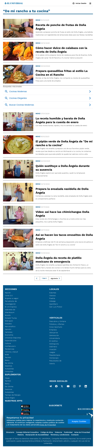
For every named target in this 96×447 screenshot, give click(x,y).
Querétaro (53, 304)
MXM (7, 355)
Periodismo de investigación (11, 302)
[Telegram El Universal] (50, 386)
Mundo (8, 315)
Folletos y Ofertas (56, 324)
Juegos (52, 352)
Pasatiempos (54, 355)
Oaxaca (52, 295)
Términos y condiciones (59, 435)
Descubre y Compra (57, 321)
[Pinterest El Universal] (80, 386)
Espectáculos (10, 340)
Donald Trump (11, 318)
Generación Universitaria (54, 336)
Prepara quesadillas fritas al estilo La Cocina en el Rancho (62, 72)
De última (9, 363)
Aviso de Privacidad (82, 432)
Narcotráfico (10, 326)
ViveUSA (52, 349)
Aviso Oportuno (55, 327)
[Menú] (90, 3)
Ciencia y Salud (11, 352)
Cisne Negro (10, 398)
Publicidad (68, 432)
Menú (38, 20)
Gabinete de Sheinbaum (10, 311)
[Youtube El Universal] (68, 386)
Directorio (10, 432)
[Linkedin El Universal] (86, 386)
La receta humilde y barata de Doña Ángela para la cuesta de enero (60, 120)
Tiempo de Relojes (12, 395)
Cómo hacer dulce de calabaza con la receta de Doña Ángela (61, 49)
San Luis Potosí (55, 307)
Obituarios (53, 332)
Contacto (75, 435)
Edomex (52, 293)
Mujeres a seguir (11, 298)
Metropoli (9, 321)
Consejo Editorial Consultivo (27, 432)
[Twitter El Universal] (62, 386)
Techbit (8, 357)
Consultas (9, 371)
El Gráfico (53, 341)
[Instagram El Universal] (74, 386)
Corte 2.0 (9, 295)
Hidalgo (52, 301)
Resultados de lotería (55, 362)
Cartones (8, 332)
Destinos (8, 366)
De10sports (54, 344)
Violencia (58, 432)
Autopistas (9, 369)
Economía (9, 335)
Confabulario (10, 346)
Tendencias (9, 349)
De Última (9, 386)
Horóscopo (53, 358)
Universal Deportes (13, 338)
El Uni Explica (11, 307)
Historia (20, 435)
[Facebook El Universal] (56, 386)
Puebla (52, 298)
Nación (8, 293)
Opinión (8, 329)
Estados (8, 324)
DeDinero (53, 347)
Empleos (53, 330)
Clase (7, 378)
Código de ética (47, 432)
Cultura (8, 343)
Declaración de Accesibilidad (37, 435)
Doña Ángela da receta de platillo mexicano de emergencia (58, 259)
